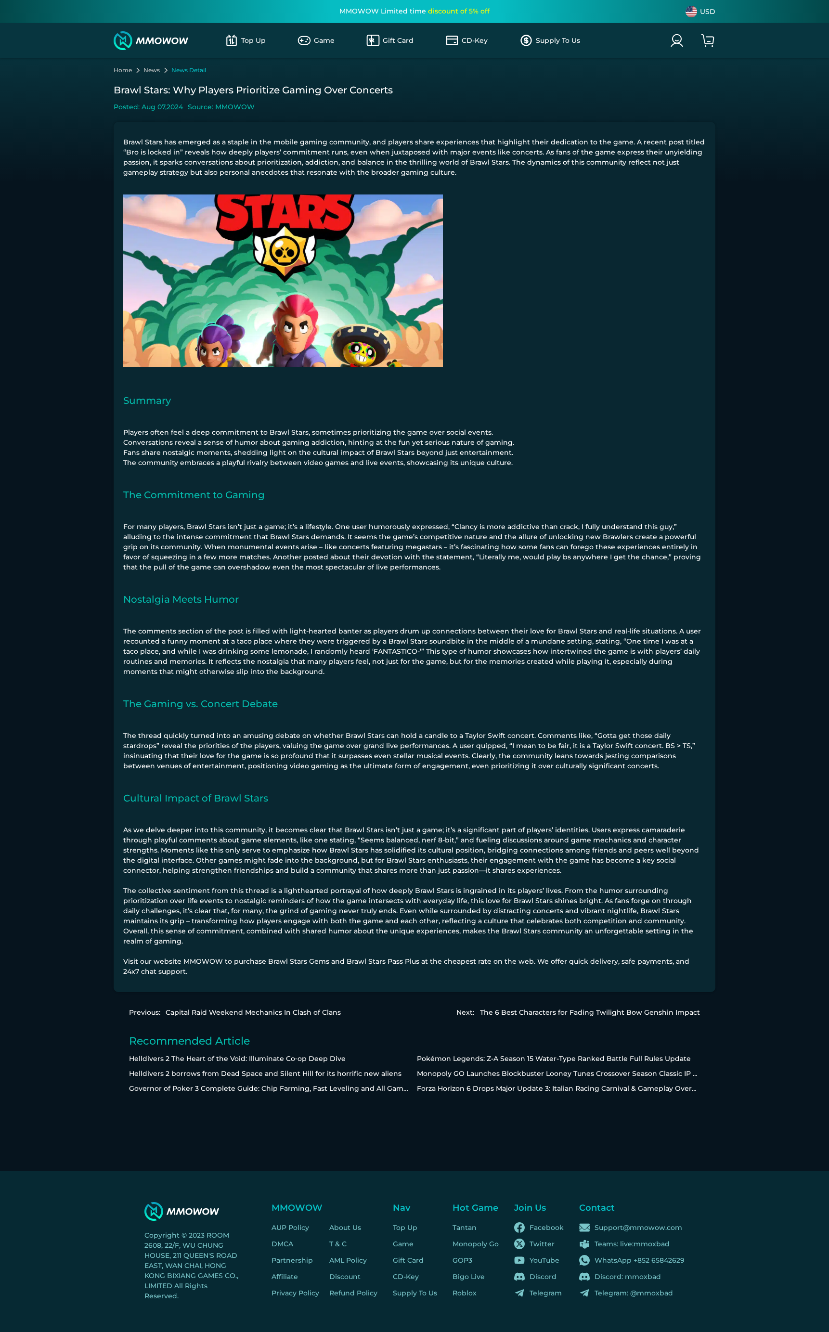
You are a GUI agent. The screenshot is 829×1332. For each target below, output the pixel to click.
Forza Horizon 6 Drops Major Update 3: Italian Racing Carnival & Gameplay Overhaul (562, 1088)
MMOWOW (203, 961)
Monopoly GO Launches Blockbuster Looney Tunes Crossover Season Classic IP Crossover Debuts (585, 1073)
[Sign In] (677, 40)
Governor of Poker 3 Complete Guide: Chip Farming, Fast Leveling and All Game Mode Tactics (292, 1088)
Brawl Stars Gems (298, 961)
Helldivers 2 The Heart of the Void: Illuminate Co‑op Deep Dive (237, 1058)
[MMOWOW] (151, 40)
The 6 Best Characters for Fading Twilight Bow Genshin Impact (590, 1012)
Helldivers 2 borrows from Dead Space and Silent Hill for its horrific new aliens (265, 1073)
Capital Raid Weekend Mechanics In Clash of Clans (253, 1012)
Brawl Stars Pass (375, 961)
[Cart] (707, 40)
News (151, 70)
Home (123, 70)
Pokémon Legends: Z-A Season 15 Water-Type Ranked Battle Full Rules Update (554, 1058)
